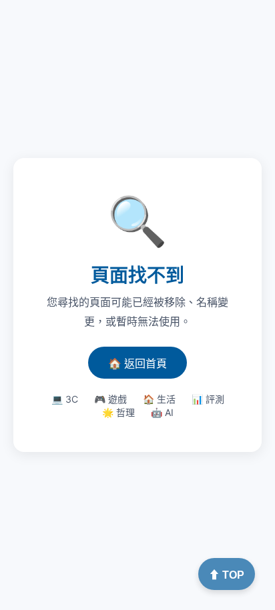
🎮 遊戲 (110, 399)
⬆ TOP (226, 575)
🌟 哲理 (118, 412)
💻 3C (64, 399)
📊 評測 (208, 399)
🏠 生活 (159, 399)
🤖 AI (162, 412)
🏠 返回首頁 (137, 363)
